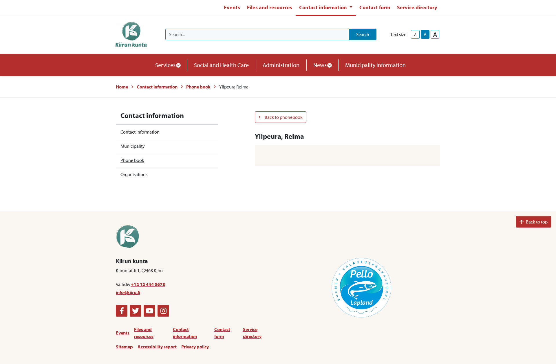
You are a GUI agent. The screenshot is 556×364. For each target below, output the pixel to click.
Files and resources (269, 7)
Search (362, 34)
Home (122, 87)
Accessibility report (157, 347)
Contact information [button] (323, 7)
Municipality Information (375, 65)
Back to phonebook (283, 117)
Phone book (198, 87)
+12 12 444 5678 (148, 284)
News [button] (320, 65)
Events (232, 7)
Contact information (157, 87)
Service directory (417, 7)
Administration (281, 65)
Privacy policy (195, 347)
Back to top (537, 222)
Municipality (132, 146)
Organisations (133, 174)
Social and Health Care (221, 65)
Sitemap (124, 347)
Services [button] (165, 65)
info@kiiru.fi (128, 292)
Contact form (374, 7)
